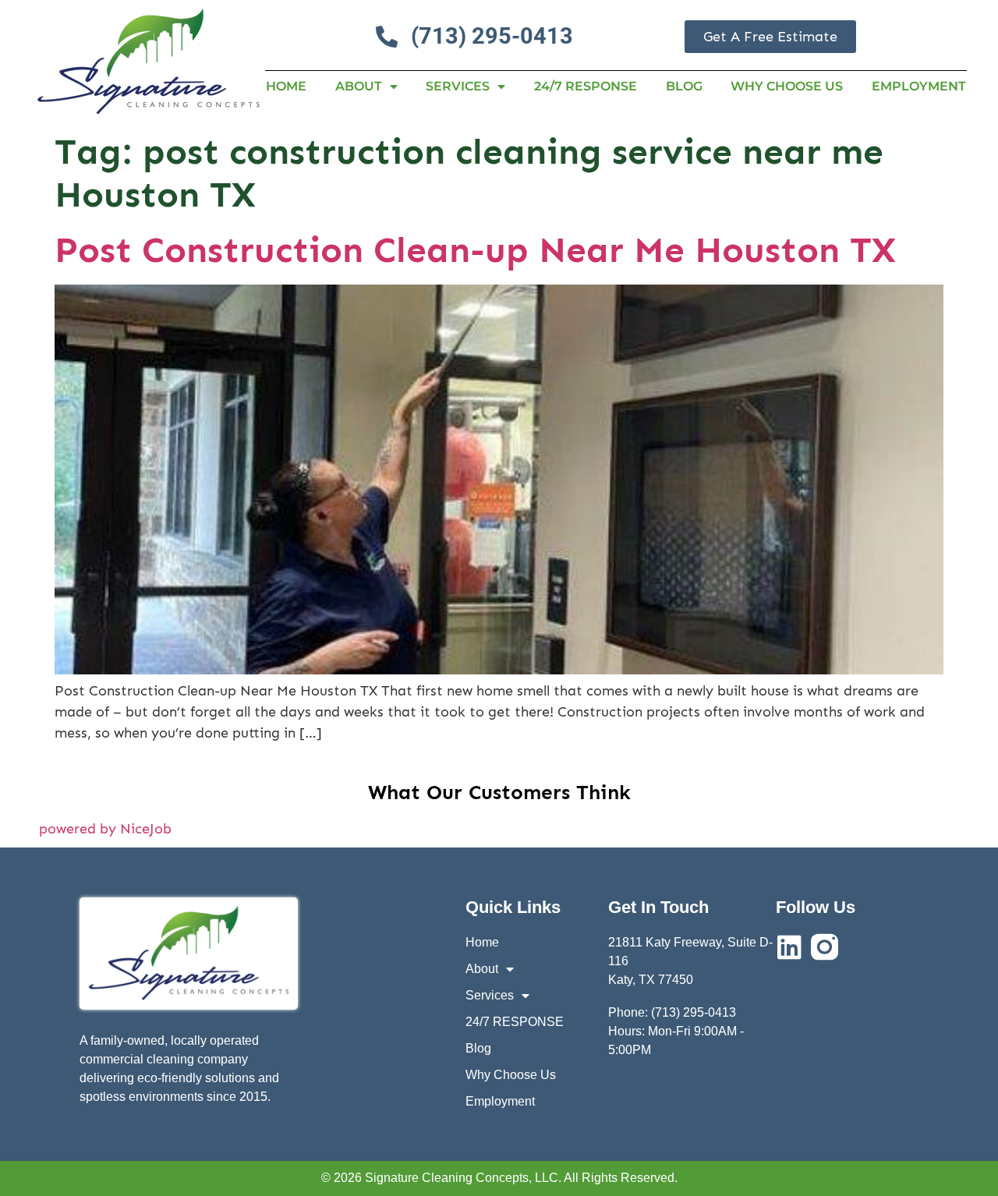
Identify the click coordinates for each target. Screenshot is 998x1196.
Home (286, 86)
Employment (919, 86)
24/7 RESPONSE (585, 86)
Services (458, 86)
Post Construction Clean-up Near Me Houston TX (475, 249)
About (358, 86)
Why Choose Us (787, 86)
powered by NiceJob (105, 828)
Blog (684, 86)
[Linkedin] (789, 947)
